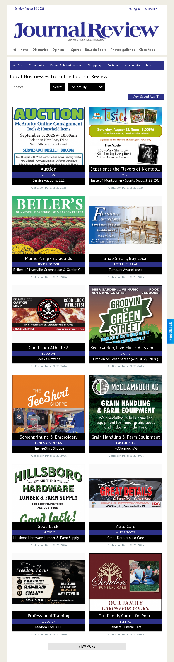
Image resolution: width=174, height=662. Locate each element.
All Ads (18, 65)
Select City (79, 87)
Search (58, 87)
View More (87, 646)
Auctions (112, 65)
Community (36, 65)
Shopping (94, 65)
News (24, 50)
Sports (76, 50)
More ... (151, 65)
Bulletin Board (95, 50)
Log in (136, 9)
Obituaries (40, 50)
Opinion (58, 50)
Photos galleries (123, 50)
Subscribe (151, 9)
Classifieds (147, 50)
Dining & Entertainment (66, 65)
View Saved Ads (146, 97)
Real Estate (132, 65)
